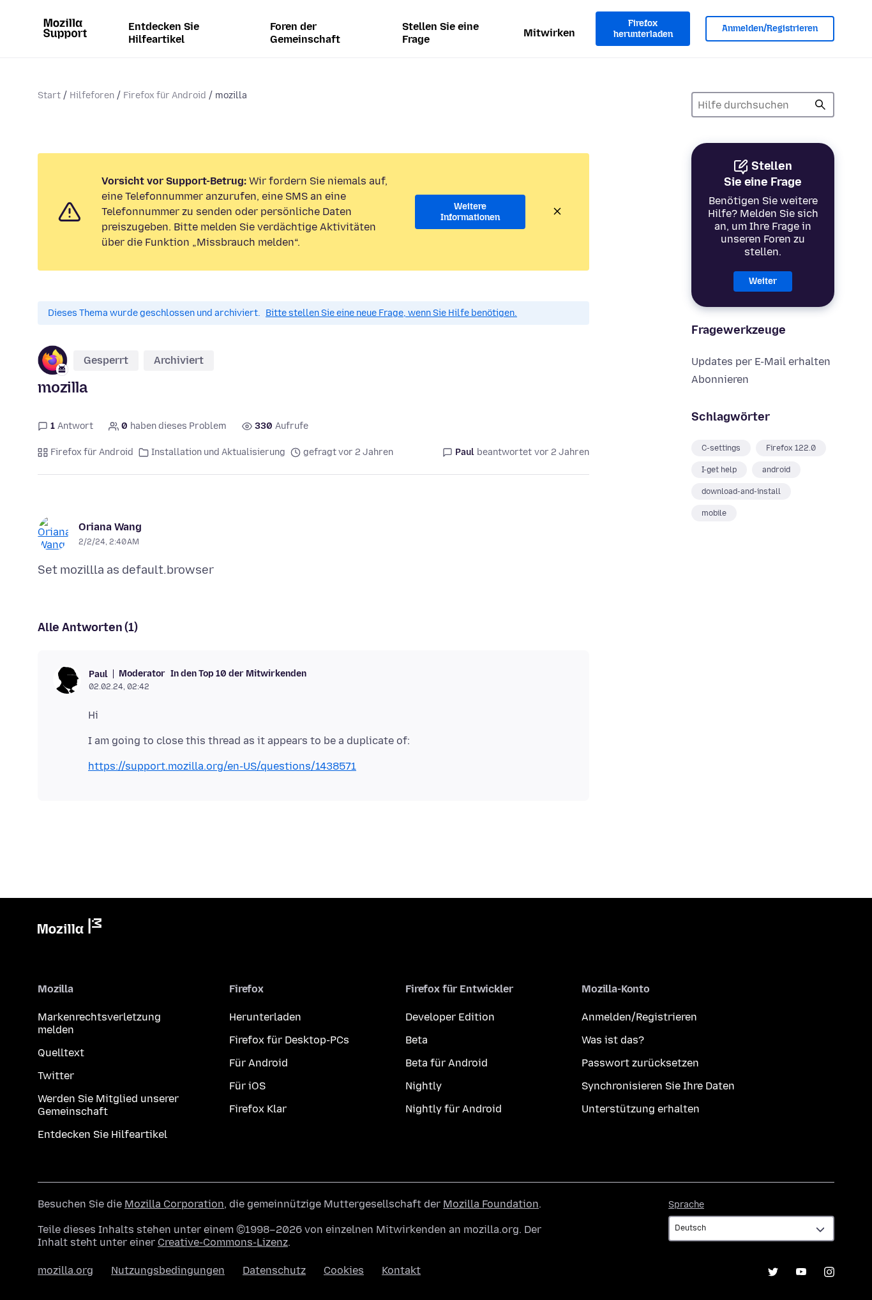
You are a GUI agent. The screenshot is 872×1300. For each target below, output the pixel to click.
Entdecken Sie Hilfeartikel (163, 32)
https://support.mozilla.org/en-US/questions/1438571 (222, 766)
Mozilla (69, 928)
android (776, 469)
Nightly (423, 1086)
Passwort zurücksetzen (640, 1063)
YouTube (801, 1272)
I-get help (719, 469)
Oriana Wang (110, 527)
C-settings (721, 448)
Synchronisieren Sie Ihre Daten (658, 1086)
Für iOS (247, 1086)
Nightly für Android (453, 1109)
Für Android (258, 1063)
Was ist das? (613, 1040)
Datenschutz (274, 1270)
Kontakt (401, 1270)
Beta (416, 1040)
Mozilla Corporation (174, 1204)
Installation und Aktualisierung (218, 452)
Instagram (829, 1272)
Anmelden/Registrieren (770, 28)
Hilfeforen (92, 95)
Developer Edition (450, 1017)
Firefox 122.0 (791, 448)
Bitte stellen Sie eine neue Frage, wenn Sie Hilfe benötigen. (391, 313)
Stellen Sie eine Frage (440, 32)
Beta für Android (446, 1063)
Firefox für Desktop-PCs (289, 1040)
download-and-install (741, 491)
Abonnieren (720, 379)
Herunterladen (265, 1017)
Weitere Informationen (470, 212)
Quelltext (61, 1053)
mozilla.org (65, 1270)
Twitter (56, 1076)
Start (49, 95)
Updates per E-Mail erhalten (761, 361)
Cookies (344, 1270)
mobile (714, 513)
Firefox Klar (258, 1109)
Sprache (686, 1204)
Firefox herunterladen (643, 29)
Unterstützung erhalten (641, 1109)
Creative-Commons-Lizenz (223, 1242)
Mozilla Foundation (491, 1204)
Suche (820, 104)
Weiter (763, 281)
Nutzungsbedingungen (168, 1270)
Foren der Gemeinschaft (305, 32)
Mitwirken (549, 33)
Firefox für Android (164, 95)
